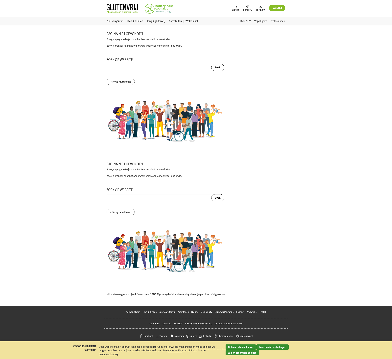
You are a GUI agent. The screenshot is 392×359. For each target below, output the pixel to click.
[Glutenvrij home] (122, 8)
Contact (167, 323)
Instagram (179, 335)
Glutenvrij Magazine (224, 311)
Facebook (148, 335)
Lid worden (154, 323)
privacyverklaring (108, 354)
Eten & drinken (135, 21)
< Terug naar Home (120, 81)
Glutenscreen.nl (225, 335)
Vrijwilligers (260, 21)
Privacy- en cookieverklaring (198, 323)
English (263, 311)
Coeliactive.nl (246, 335)
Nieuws (194, 311)
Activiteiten (175, 21)
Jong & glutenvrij (156, 21)
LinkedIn (207, 335)
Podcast (240, 311)
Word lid (277, 8)
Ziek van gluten (115, 21)
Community (206, 311)
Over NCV (245, 21)
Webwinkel (191, 21)
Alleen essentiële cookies (242, 352)
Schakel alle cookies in (240, 347)
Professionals (277, 21)
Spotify (193, 335)
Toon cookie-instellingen (272, 347)
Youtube (163, 335)
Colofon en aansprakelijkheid (229, 323)
